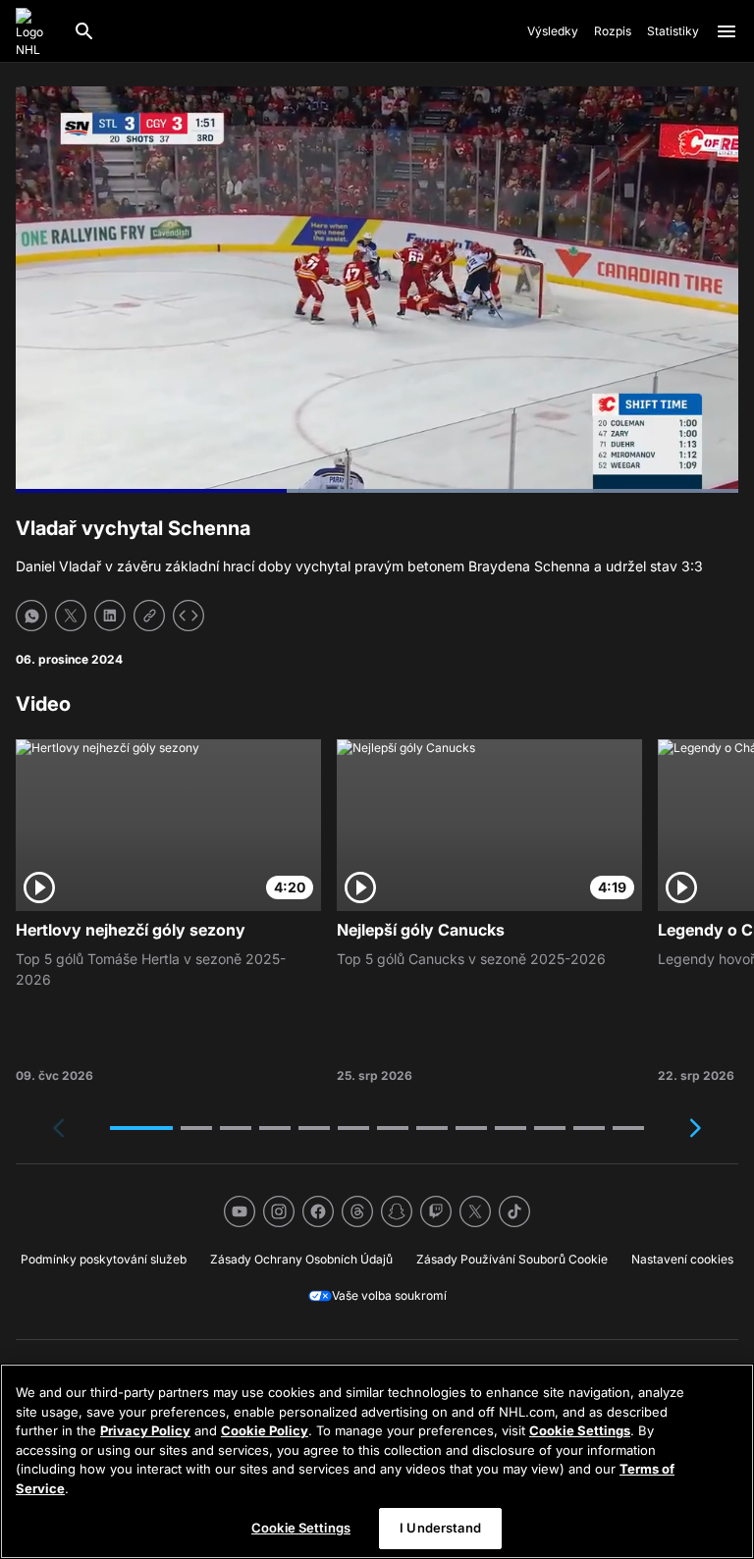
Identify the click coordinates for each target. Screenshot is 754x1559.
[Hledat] (84, 31)
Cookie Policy (264, 1430)
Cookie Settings (579, 1430)
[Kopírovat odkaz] (149, 615)
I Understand (440, 1527)
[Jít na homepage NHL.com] (36, 31)
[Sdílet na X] (70, 615)
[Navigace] (726, 31)
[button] (141, 1128)
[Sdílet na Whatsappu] (31, 615)
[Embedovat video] (188, 615)
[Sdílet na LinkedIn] (110, 615)
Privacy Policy (145, 1430)
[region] (377, 1461)
